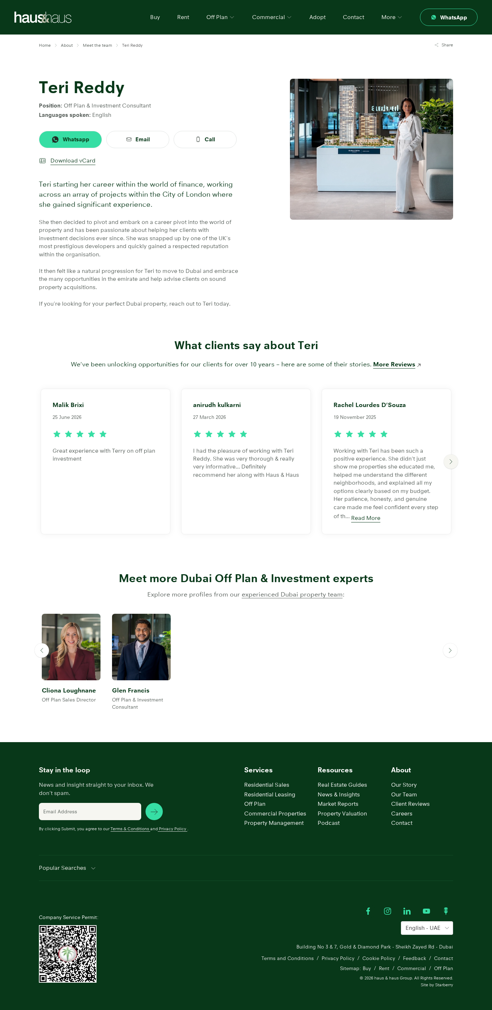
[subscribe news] (154, 811)
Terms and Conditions (287, 958)
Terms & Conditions (130, 828)
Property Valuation (342, 813)
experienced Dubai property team (292, 594)
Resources (335, 770)
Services (258, 770)
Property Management (274, 822)
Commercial (411, 968)
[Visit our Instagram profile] (387, 911)
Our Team (404, 794)
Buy (155, 17)
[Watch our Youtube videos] (426, 911)
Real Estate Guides (342, 784)
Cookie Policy (378, 958)
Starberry (444, 984)
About (401, 770)
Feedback (414, 958)
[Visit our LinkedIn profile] (407, 911)
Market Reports (338, 803)
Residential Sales (266, 784)
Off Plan (254, 803)
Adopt (317, 17)
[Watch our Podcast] (446, 911)
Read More (365, 518)
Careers (401, 813)
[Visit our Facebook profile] (368, 911)
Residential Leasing (269, 794)
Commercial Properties (275, 813)
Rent (183, 17)
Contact (353, 17)
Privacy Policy (172, 828)
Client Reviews (410, 803)
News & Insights (339, 794)
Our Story (404, 784)
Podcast (329, 822)
